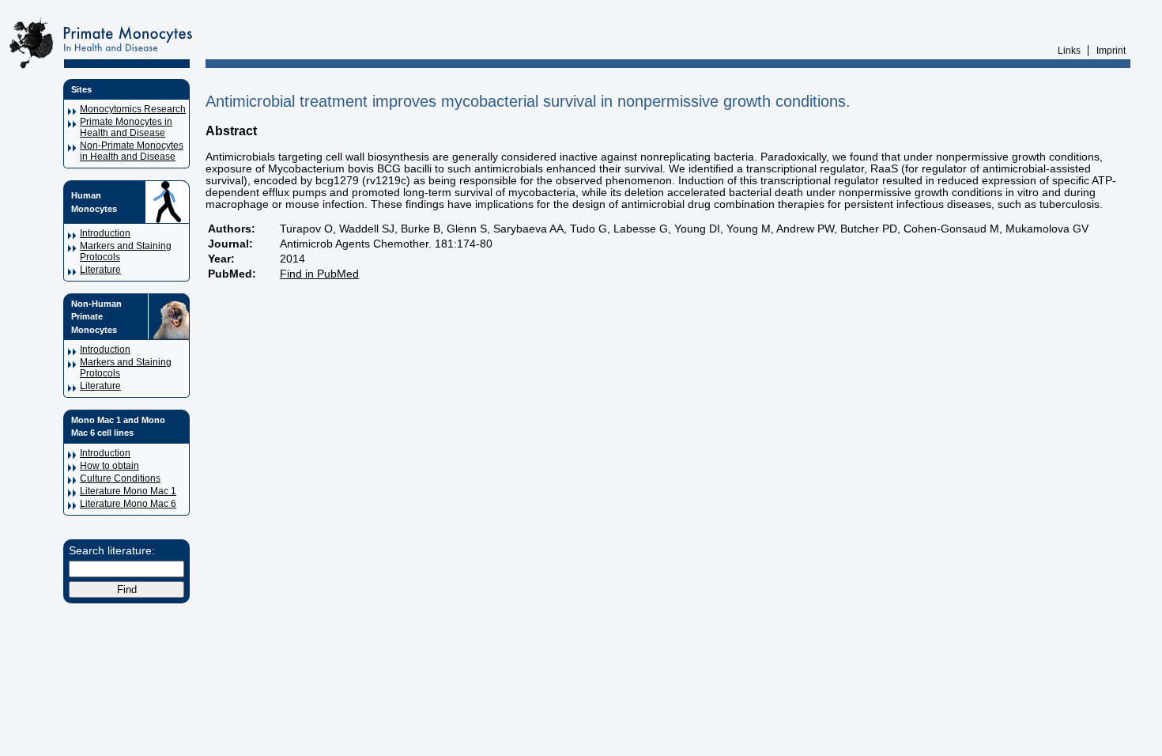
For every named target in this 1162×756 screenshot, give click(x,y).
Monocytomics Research (133, 109)
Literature (100, 269)
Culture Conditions (120, 478)
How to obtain (109, 465)
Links (1069, 50)
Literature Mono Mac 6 (128, 503)
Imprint (1111, 50)
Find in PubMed (319, 274)
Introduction (105, 233)
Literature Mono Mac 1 (128, 491)
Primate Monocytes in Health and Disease (126, 127)
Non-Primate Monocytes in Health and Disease (131, 151)
